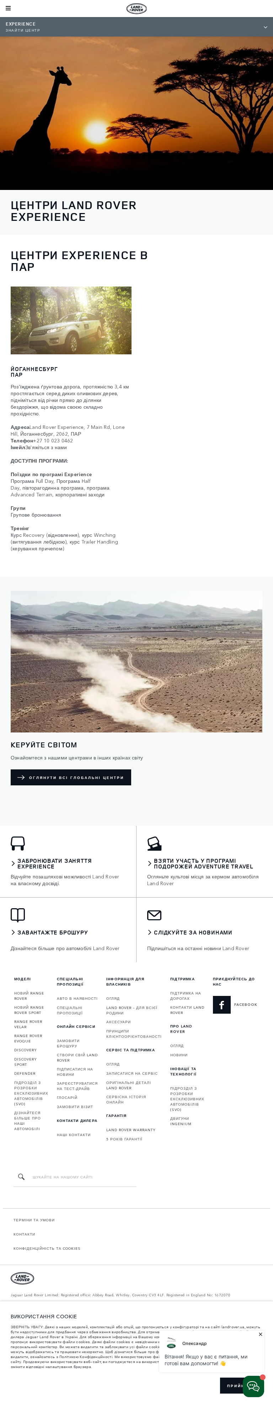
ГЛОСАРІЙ (67, 1097)
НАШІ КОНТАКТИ (74, 1134)
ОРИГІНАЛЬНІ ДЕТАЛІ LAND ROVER (128, 1085)
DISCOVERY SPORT (25, 1062)
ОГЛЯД (113, 998)
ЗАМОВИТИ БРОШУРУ (68, 1043)
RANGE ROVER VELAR (28, 1024)
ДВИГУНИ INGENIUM (181, 1121)
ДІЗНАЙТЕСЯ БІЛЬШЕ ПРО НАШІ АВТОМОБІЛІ (27, 1120)
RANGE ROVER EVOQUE (28, 1038)
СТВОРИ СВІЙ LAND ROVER (77, 1057)
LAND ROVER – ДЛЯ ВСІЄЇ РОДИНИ (131, 1010)
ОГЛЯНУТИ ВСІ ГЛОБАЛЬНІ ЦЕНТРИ (76, 777)
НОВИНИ (179, 1054)
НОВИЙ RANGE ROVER (29, 996)
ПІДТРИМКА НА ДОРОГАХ (185, 996)
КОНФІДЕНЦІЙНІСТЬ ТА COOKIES (47, 1248)
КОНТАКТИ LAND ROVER (187, 1010)
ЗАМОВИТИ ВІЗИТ (75, 1106)
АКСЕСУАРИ (118, 1021)
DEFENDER (25, 1073)
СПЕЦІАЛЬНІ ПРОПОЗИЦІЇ (70, 1010)
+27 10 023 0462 (53, 440)
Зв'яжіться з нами (46, 447)
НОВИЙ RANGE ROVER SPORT (29, 1010)
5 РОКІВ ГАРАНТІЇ (124, 1139)
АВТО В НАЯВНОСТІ (77, 998)
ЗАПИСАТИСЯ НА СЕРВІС (132, 1073)
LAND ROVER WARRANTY (131, 1129)
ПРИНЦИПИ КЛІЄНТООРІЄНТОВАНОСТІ (134, 1034)
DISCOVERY (25, 1049)
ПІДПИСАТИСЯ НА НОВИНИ (75, 1072)
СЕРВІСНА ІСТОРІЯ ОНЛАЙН (126, 1099)
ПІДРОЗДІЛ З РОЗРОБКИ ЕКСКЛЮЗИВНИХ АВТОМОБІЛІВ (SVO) (31, 1093)
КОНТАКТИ (24, 1234)
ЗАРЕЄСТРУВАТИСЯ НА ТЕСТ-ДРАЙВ (77, 1086)
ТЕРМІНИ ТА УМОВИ (34, 1219)
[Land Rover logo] (136, 8)
